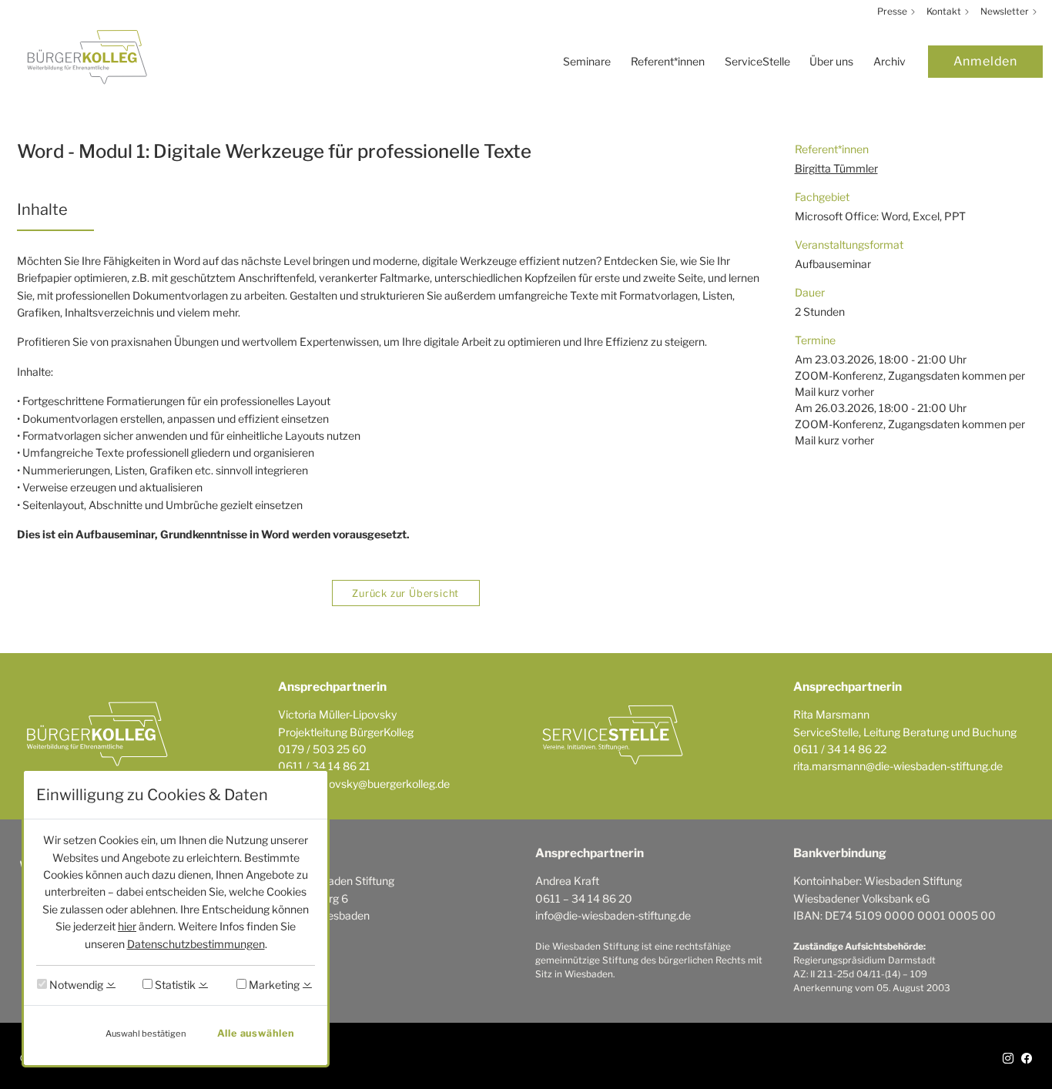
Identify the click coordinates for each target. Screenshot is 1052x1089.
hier (127, 926)
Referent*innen (668, 61)
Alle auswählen (256, 1033)
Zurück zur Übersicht (405, 593)
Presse (893, 11)
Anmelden (985, 61)
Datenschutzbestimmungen (196, 943)
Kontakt (944, 11)
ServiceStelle (757, 61)
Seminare (587, 61)
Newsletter (1005, 11)
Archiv (889, 61)
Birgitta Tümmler (836, 168)
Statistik (174, 984)
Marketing (273, 984)
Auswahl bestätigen (146, 1033)
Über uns (831, 61)
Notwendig (75, 984)
